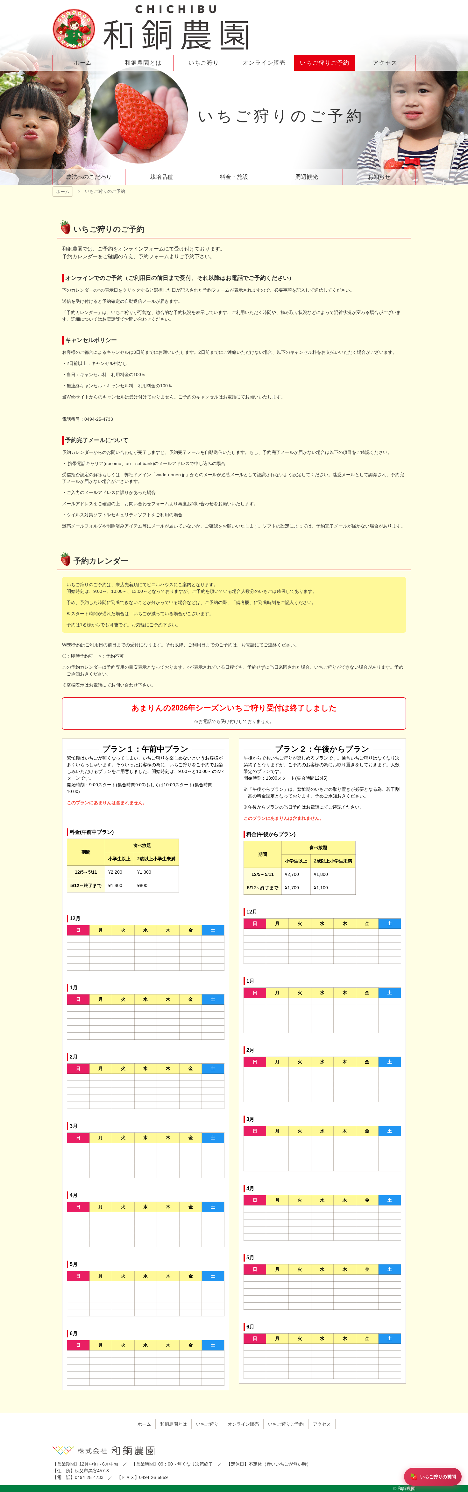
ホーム (62, 191)
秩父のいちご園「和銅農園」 (151, 27)
